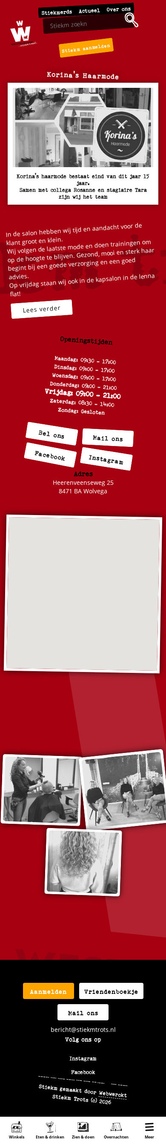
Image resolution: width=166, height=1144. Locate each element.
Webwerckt (113, 1093)
